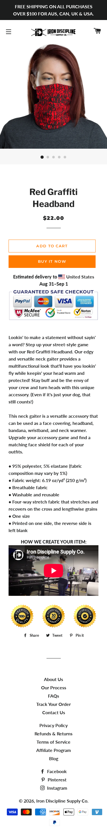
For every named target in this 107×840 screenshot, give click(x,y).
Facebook (56, 771)
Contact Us (53, 712)
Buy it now (52, 261)
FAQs (53, 695)
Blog (53, 758)
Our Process (53, 687)
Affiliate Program (53, 750)
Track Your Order (53, 704)
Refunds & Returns (53, 733)
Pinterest (56, 779)
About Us (53, 679)
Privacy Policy (53, 725)
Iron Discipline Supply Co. (62, 800)
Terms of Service (53, 742)
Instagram (56, 788)
